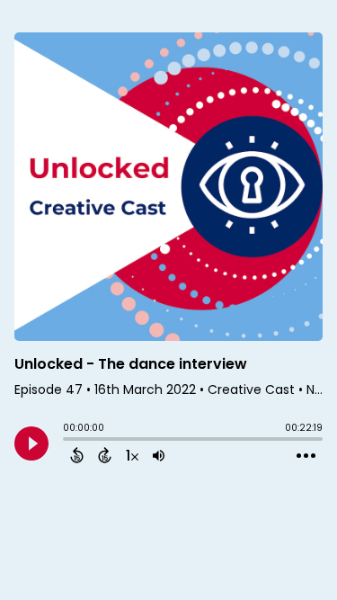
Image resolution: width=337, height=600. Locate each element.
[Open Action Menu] (306, 456)
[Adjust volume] (159, 455)
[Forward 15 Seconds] (105, 455)
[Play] (31, 443)
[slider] (67, 441)
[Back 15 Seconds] (77, 455)
